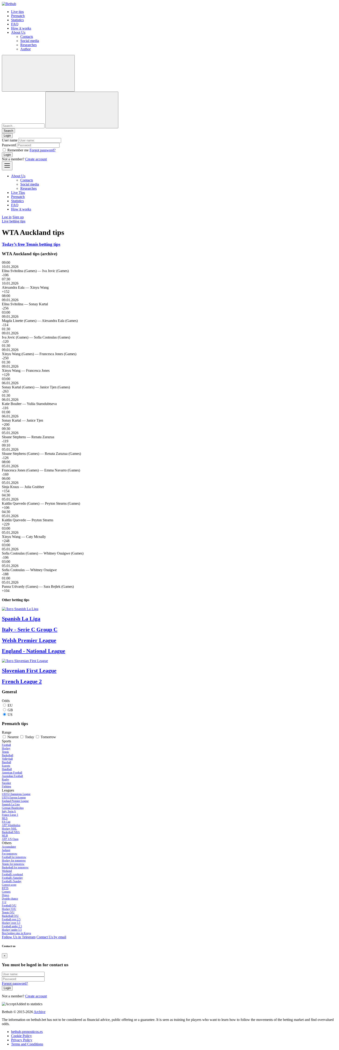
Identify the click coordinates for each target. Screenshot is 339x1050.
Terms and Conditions (27, 1044)
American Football (12, 772)
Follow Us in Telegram (19, 937)
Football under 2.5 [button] (12, 926)
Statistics (17, 20)
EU (10, 705)
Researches (28, 45)
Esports (6, 765)
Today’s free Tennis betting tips (31, 244)
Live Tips (18, 193)
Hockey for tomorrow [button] (14, 860)
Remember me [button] (18, 150)
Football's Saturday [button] (12, 877)
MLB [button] (5, 835)
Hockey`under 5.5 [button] (12, 929)
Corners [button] (6, 891)
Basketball (7, 755)
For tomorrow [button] (9, 853)
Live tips (17, 12)
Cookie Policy (21, 1036)
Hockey (6, 748)
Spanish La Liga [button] (11, 804)
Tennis (5, 751)
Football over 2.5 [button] (11, 919)
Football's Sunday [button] (11, 881)
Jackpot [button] (6, 850)
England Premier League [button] (15, 801)
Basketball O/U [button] (10, 916)
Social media (29, 41)
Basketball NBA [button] (11, 832)
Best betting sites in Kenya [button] (16, 933)
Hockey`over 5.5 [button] (11, 922)
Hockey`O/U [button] (9, 909)
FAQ (14, 24)
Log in (7, 217)
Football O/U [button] (9, 905)
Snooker (6, 783)
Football (6, 745)
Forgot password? (43, 150)
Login (7, 154)
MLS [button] (5, 818)
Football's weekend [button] (12, 874)
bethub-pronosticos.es (27, 1032)
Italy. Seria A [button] (9, 811)
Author (25, 49)
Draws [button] (5, 895)
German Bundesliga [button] (13, 808)
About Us (18, 32)
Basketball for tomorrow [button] (15, 867)
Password (9, 145)
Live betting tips (13, 221)
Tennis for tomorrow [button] (13, 864)
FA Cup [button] (6, 821)
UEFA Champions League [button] (16, 794)
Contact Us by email (51, 937)
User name (10, 140)
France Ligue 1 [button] (10, 814)
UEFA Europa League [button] (14, 797)
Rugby (5, 779)
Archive (39, 1012)
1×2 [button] (4, 902)
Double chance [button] (10, 898)
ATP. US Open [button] (10, 839)
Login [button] (7, 135)
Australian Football (12, 776)
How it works (21, 28)
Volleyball (7, 758)
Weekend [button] (7, 871)
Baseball (6, 762)
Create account (36, 159)
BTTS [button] (5, 888)
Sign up (18, 217)
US (10, 715)
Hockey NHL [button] (9, 828)
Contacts (26, 37)
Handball (7, 769)
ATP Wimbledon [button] (11, 825)
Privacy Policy (21, 1040)
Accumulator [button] (9, 846)
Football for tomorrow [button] (14, 857)
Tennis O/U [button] (8, 912)
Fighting (6, 786)
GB (10, 710)
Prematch (18, 16)
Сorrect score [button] (9, 884)
